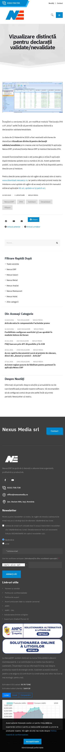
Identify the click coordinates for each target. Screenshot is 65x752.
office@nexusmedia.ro (17, 494)
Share (34, 219)
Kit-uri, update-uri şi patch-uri (32, 188)
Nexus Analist (13, 285)
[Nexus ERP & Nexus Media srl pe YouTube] (13, 221)
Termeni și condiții (12, 588)
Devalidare (45, 202)
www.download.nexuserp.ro (14, 180)
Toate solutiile (13, 264)
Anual (14, 695)
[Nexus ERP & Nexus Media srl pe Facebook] (6, 221)
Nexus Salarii (12, 275)
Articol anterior (13, 226)
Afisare (7, 207)
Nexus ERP (9, 202)
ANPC (7, 606)
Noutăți (51, 3)
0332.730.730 (13, 3)
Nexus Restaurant (14, 291)
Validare (32, 202)
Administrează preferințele (32, 747)
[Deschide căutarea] (52, 15)
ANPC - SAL (9, 610)
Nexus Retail (12, 280)
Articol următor (33, 226)
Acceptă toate (32, 741)
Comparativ (26, 695)
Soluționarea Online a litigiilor (16, 614)
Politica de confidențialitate (16, 593)
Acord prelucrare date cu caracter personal (22, 601)
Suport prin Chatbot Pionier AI (16, 619)
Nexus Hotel (12, 296)
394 (21, 202)
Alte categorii (12, 302)
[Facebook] (5, 480)
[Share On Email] (21, 221)
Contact (60, 3)
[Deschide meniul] (59, 15)
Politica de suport (12, 597)
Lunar (6, 695)
